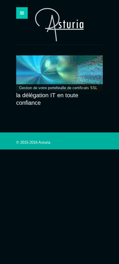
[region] (59, 73)
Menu (22, 13)
